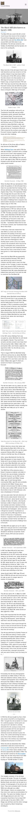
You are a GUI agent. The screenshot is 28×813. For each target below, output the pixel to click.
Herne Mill (5, 749)
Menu (25, 4)
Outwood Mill (5, 747)
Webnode (17, 811)
